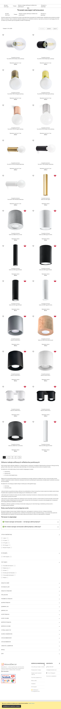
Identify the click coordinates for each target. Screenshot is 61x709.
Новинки (33, 683)
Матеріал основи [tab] (5, 626)
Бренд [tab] (3, 649)
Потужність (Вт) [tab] (5, 587)
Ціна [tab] (2, 653)
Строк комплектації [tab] (6, 534)
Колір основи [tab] (5, 618)
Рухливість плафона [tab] (6, 598)
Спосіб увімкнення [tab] (6, 637)
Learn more (31, 703)
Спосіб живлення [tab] (6, 641)
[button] (3, 35)
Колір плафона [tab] (5, 614)
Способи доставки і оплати (38, 666)
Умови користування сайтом (36, 673)
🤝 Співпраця (34, 689)
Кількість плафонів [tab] (6, 590)
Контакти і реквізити (51, 676)
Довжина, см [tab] (4, 606)
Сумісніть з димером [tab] (7, 645)
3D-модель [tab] (4, 553)
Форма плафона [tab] (5, 602)
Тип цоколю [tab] (4, 594)
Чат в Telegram (51, 673)
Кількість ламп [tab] (5, 583)
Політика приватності (36, 677)
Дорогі (55, 28)
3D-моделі (34, 686)
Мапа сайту (34, 680)
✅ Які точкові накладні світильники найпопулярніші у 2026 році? (22, 527)
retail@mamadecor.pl (51, 670)
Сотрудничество (35, 691)
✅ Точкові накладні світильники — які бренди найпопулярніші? (21, 522)
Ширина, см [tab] (4, 610)
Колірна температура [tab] (6, 634)
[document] (30, 705)
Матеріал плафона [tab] (6, 622)
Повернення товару (36, 670)
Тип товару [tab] (4, 562)
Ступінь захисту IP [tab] (6, 630)
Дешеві (49, 28)
